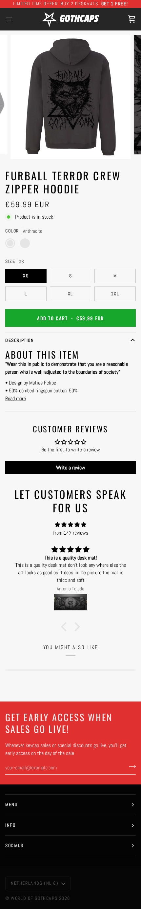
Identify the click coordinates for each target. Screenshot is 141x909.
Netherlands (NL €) (35, 883)
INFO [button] (10, 825)
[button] (65, 626)
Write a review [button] (70, 467)
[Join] (130, 766)
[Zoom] (23, 146)
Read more (15, 398)
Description (19, 340)
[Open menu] (15, 19)
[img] (70, 525)
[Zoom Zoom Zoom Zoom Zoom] (70, 97)
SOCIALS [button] (14, 845)
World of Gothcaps (34, 898)
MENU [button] (11, 804)
